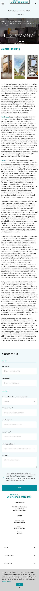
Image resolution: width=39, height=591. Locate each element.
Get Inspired (9, 555)
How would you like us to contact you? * (14, 396)
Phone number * (7, 408)
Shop (6, 547)
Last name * (6, 378)
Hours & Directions (19, 510)
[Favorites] (32, 4)
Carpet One (5, 21)
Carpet (3, 160)
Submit (19, 487)
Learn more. (6, 581)
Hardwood (5, 117)
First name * (6, 366)
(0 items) (35, 3)
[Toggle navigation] (2, 3)
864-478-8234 (19, 14)
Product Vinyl (28, 21)
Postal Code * (6, 432)
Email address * (7, 420)
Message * (5, 455)
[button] (29, 4)
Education (8, 563)
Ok (19, 584)
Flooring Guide (16, 21)
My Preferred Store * (8, 444)
